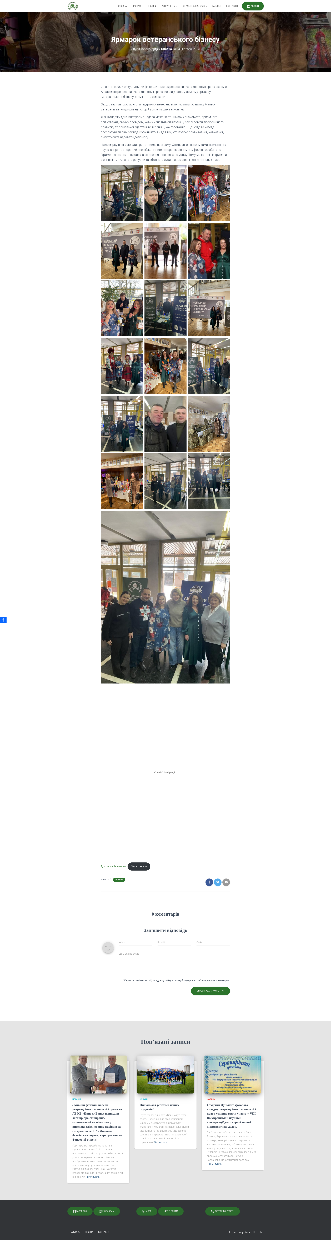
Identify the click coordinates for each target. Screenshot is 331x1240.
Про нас (136, 6)
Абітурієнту (169, 6)
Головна (122, 6)
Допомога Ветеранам (113, 866)
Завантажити (139, 866)
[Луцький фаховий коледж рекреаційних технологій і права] (73, 6)
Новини (152, 6)
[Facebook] (3, 620)
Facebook (81, 1211)
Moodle (254, 6)
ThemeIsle (258, 1232)
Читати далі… (93, 1176)
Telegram (172, 1211)
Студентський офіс (194, 6)
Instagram (108, 1211)
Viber (148, 1211)
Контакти (232, 6)
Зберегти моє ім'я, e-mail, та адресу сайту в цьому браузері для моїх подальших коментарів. (176, 980)
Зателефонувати (224, 1211)
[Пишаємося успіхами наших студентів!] (165, 1074)
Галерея (216, 6)
